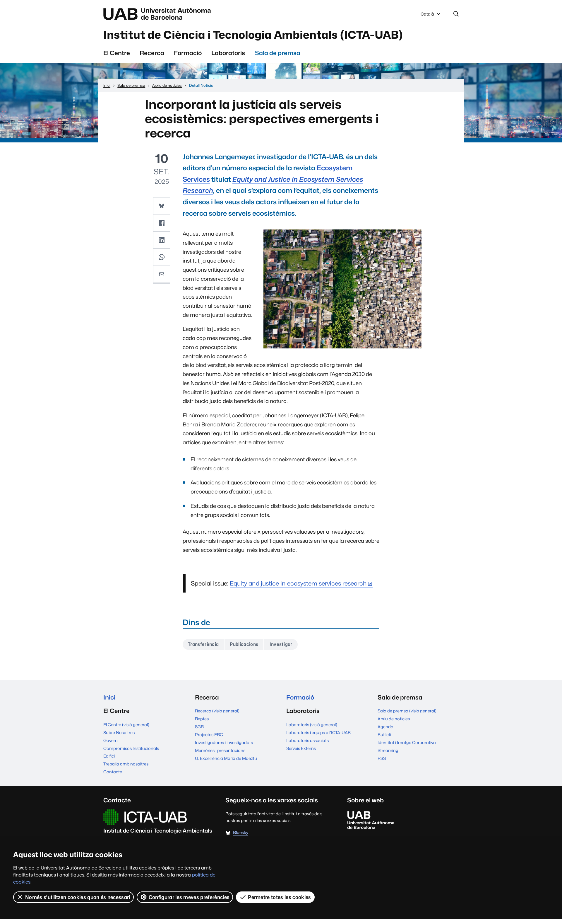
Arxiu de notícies (394, 718)
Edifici (109, 755)
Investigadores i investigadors (224, 742)
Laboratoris (228, 53)
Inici (109, 697)
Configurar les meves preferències (189, 897)
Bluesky (240, 832)
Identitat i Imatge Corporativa (407, 742)
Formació (188, 53)
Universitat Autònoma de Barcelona (158, 14)
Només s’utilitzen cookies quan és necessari (77, 897)
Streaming (388, 750)
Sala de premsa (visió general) (407, 710)
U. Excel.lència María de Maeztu (226, 758)
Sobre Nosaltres (119, 732)
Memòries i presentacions (220, 750)
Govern (110, 740)
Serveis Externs (301, 748)
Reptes (202, 718)
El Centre (116, 53)
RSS (382, 758)
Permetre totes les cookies (279, 897)
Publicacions (244, 644)
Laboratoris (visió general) (311, 724)
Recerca (152, 53)
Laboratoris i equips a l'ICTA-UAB (318, 732)
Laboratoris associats (307, 740)
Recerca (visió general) (217, 710)
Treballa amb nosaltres (125, 763)
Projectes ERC (209, 734)
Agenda (385, 726)
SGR (199, 726)
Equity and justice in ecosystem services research (298, 583)
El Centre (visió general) (126, 724)
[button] (161, 206)
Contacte (112, 771)
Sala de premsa (277, 53)
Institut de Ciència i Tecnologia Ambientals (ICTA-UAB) (253, 34)
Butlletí (384, 734)
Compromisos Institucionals (131, 748)
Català (427, 15)
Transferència (203, 644)
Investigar (281, 644)
